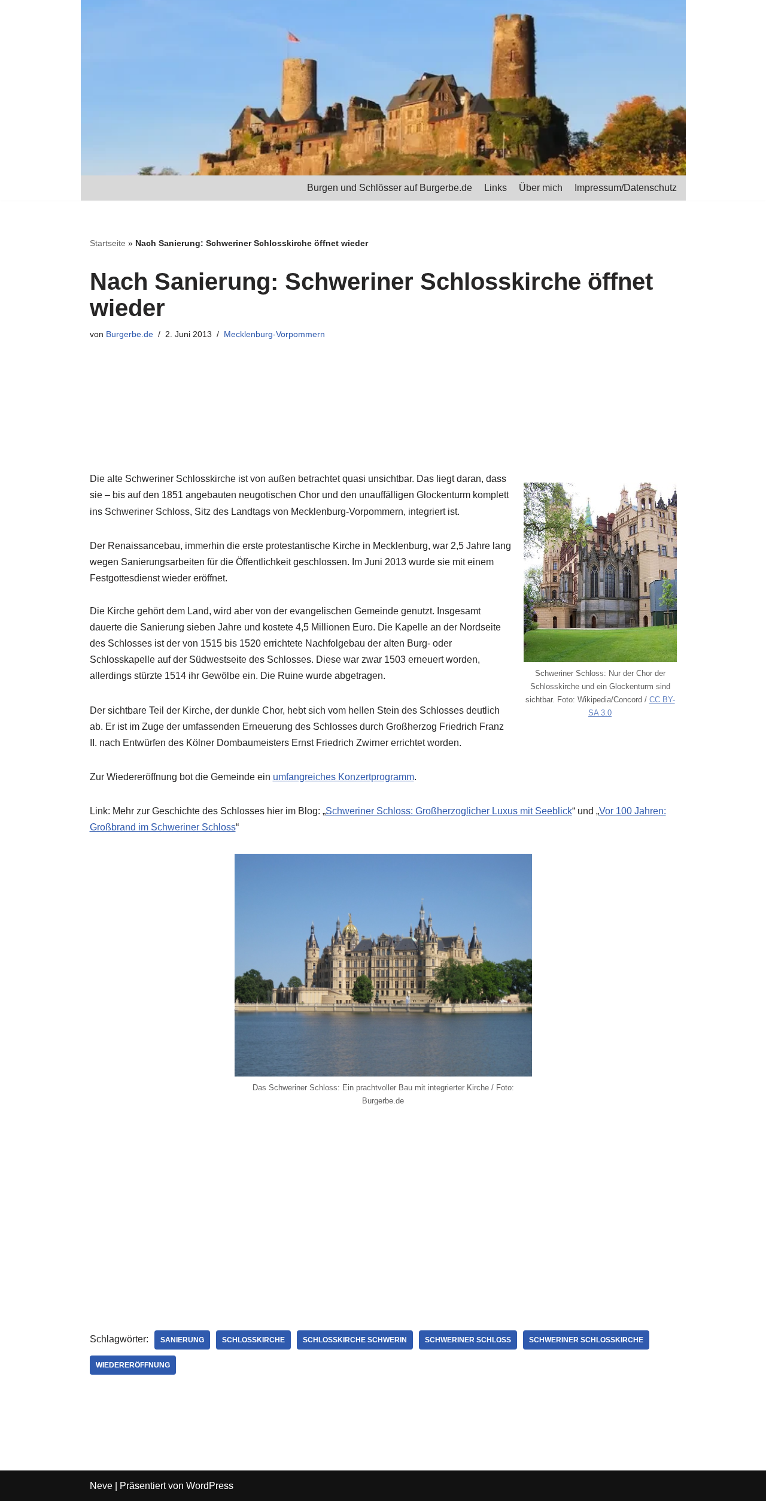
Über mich (541, 188)
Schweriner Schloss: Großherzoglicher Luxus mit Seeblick (449, 811)
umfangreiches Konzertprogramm (343, 777)
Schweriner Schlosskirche (586, 1340)
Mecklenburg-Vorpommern (274, 334)
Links (495, 188)
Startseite (108, 243)
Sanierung (182, 1340)
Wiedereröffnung (133, 1365)
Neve (101, 1486)
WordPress (209, 1486)
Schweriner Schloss (468, 1340)
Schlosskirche (253, 1340)
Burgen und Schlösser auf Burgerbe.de (389, 188)
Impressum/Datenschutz (625, 188)
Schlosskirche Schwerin (355, 1340)
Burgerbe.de (129, 334)
